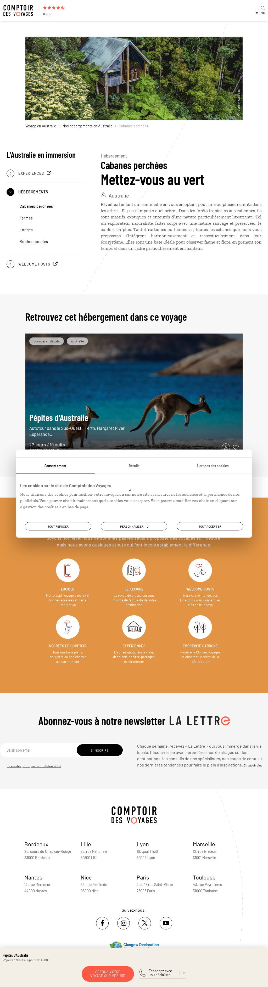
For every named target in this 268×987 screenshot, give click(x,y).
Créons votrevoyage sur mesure (107, 974)
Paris (143, 877)
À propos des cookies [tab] (212, 465)
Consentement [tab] (55, 465)
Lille (86, 844)
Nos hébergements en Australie (87, 126)
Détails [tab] (134, 465)
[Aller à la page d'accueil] (21, 10)
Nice (86, 877)
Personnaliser (131, 526)
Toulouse (204, 877)
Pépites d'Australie (77, 424)
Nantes (33, 877)
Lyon (143, 844)
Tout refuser (58, 526)
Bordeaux (36, 844)
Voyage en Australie (40, 126)
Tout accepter (210, 526)
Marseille (204, 844)
